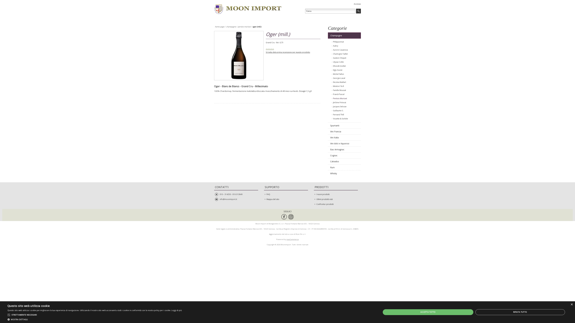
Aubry (335, 46)
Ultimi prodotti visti (324, 199)
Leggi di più (176, 310)
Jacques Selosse (339, 106)
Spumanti (334, 125)
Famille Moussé (339, 90)
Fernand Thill (338, 114)
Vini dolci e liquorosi (339, 143)
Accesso (357, 4)
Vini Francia (335, 131)
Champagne (336, 35)
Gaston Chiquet (339, 58)
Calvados (334, 161)
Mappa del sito (273, 199)
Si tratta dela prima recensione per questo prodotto (288, 52)
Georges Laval (339, 78)
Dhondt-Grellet (339, 66)
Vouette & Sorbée (340, 118)
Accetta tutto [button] (427, 312)
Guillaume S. (338, 110)
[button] (94, 319)
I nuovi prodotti (323, 194)
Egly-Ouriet (337, 70)
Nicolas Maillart (339, 82)
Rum (332, 167)
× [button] (572, 304)
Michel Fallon (338, 74)
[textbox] (330, 11)
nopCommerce (292, 239)
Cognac (334, 155)
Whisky (333, 173)
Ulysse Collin (338, 62)
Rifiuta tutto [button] (520, 312)
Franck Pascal (338, 94)
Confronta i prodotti (325, 204)
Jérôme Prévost (339, 102)
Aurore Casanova (340, 50)
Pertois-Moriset (340, 98)
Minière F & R (338, 86)
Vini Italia (334, 137)
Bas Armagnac (337, 149)
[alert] (287, 312)
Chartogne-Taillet (340, 54)
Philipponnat (338, 42)
